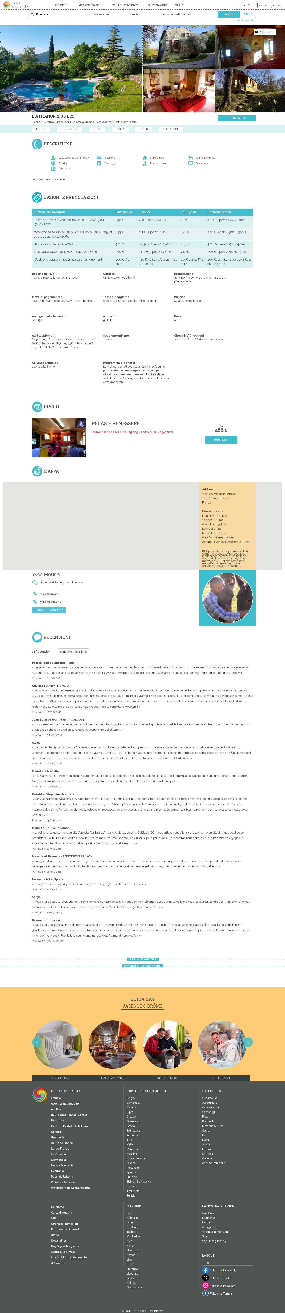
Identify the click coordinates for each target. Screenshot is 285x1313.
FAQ (53, 1218)
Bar (204, 1135)
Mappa (120, 129)
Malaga (131, 1282)
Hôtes (143, 129)
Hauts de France (62, 1142)
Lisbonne (132, 1273)
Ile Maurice (133, 1130)
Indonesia (133, 1135)
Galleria (207, 1158)
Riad (205, 1116)
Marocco (132, 1149)
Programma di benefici (66, 1229)
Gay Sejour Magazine (65, 1246)
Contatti (237, 118)
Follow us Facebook (223, 1270)
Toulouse (132, 1231)
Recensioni (171, 129)
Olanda (131, 1163)
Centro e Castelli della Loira (69, 1126)
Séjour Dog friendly (214, 1241)
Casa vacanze (103, 122)
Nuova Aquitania (62, 1165)
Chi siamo (57, 1207)
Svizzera (132, 1186)
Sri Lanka (132, 1177)
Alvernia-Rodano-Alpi (56, 122)
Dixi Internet (156, 1311)
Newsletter (58, 1240)
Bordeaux (133, 1227)
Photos (41, 129)
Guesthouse (209, 1098)
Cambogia (133, 1102)
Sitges (130, 1278)
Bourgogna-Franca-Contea (69, 1114)
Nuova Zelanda (136, 1158)
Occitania (57, 1171)
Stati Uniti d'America (139, 1181)
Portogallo (133, 1167)
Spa (204, 1236)
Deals (179, 5)
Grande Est (58, 1137)
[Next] (277, 661)
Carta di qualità (61, 1212)
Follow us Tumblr (221, 1293)
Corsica (56, 1131)
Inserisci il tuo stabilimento (69, 1257)
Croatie (131, 1116)
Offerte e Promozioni (65, 1223)
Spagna (131, 1172)
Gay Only (208, 1213)
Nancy (131, 1245)
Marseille (132, 1217)
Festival (207, 1149)
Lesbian (207, 1222)
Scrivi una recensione (73, 651)
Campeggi (208, 1112)
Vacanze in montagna (215, 1231)
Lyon (130, 1222)
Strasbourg (133, 1250)
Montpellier (134, 1236)
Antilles (56, 1109)
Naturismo (208, 1217)
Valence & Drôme (82, 122)
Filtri (249, 14)
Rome (130, 1264)
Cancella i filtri (248, 20)
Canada (131, 1107)
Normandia (58, 1159)
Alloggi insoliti (211, 1227)
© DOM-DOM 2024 (134, 1311)
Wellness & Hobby (125, 5)
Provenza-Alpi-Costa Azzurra (70, 1187)
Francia (36, 122)
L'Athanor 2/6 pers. (125, 122)
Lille (129, 1259)
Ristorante (208, 1121)
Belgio (131, 1098)
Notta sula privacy (63, 1251)
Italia (129, 1139)
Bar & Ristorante (89, 5)
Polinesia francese (63, 1182)
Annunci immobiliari (214, 1163)
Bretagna (57, 1120)
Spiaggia (207, 1153)
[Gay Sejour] (16, 4)
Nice (129, 1241)
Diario (55, 1235)
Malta (130, 1144)
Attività (206, 1144)
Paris (129, 1213)
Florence (132, 1268)
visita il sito (56, 610)
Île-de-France (60, 1148)
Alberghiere (209, 1102)
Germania (133, 1121)
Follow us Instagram (222, 1285)
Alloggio (60, 5)
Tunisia (131, 1195)
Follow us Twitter (220, 1278)
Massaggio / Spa (213, 1125)
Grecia (131, 1125)
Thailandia (133, 1190)
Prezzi (97, 129)
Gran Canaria (134, 1287)
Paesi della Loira (62, 1176)
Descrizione (69, 129)
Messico (132, 1153)
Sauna (206, 1130)
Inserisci (263, 5)
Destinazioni (157, 5)
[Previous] (8, 661)
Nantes (131, 1255)
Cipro (130, 1112)
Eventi (206, 1139)
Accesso (276, 5)
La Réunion (58, 1154)
